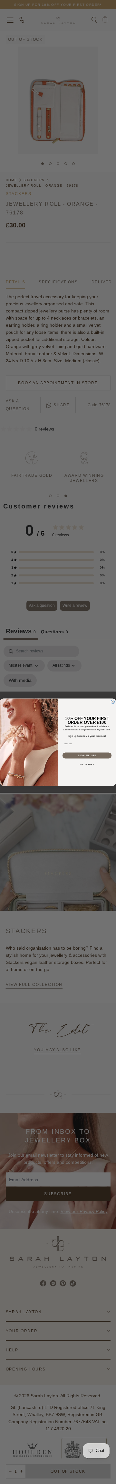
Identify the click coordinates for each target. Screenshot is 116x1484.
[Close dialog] (112, 702)
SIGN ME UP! (87, 755)
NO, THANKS (87, 764)
